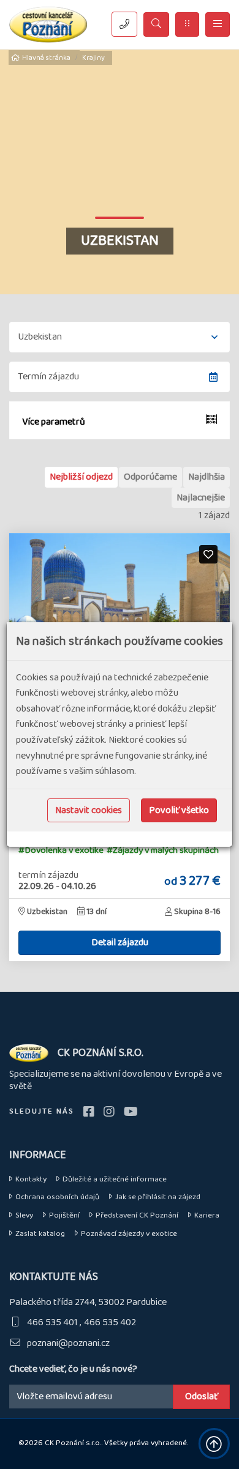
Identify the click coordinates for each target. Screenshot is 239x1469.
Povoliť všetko (179, 810)
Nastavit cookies (88, 810)
